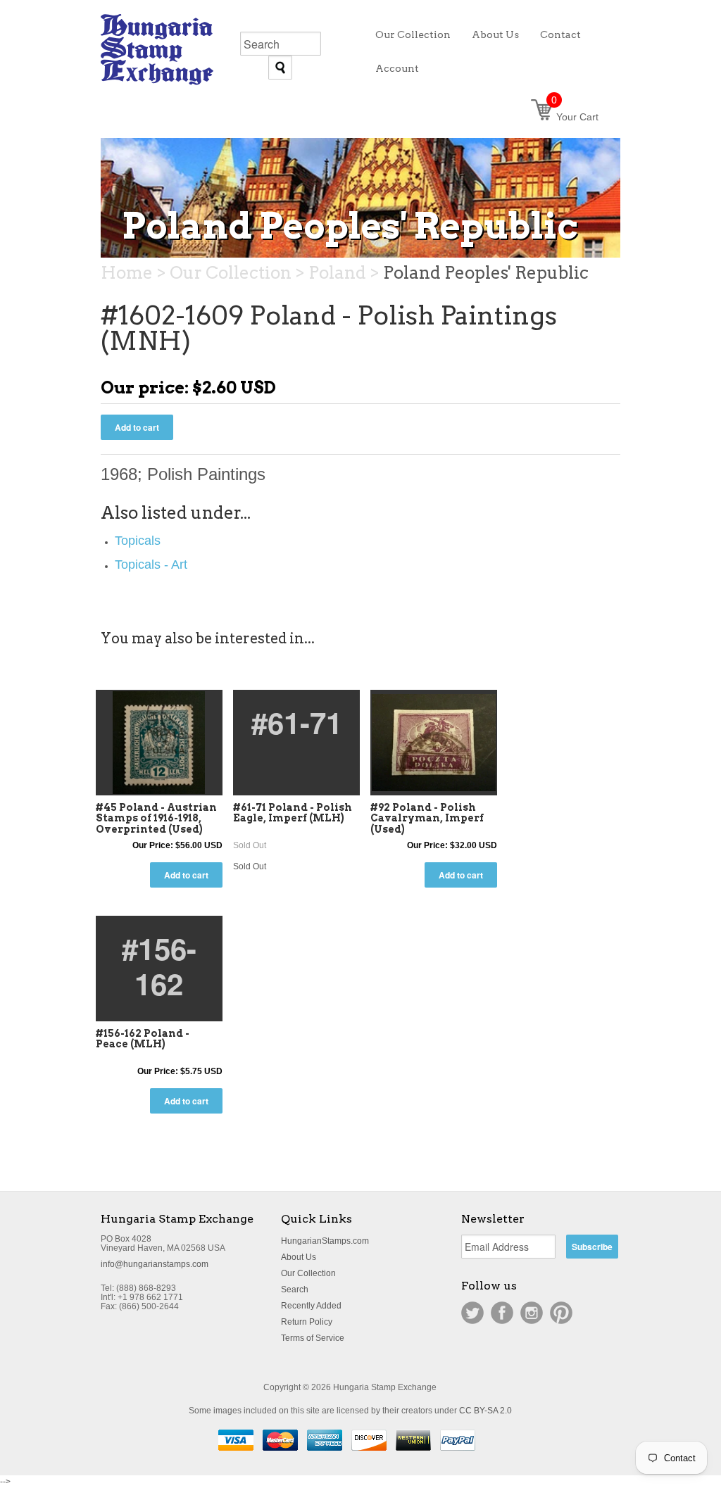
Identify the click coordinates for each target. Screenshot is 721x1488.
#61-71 (296, 722)
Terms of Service (312, 1338)
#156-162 (159, 965)
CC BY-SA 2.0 (485, 1411)
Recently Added (311, 1306)
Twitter (472, 1312)
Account (397, 68)
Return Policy (306, 1322)
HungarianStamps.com (325, 1241)
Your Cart (574, 116)
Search (294, 1289)
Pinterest (561, 1312)
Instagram (531, 1312)
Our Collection (308, 1273)
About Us (298, 1257)
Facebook (502, 1312)
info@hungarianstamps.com (154, 1264)
